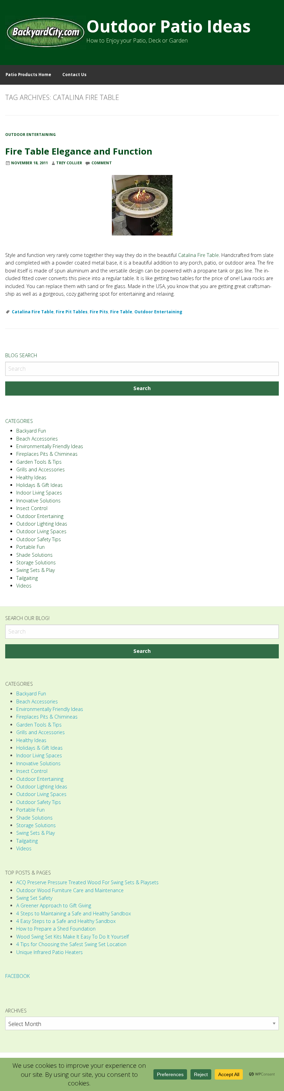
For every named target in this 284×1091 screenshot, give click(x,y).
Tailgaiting (27, 578)
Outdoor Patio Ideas (168, 26)
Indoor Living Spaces (39, 492)
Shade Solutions (34, 555)
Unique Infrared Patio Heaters (49, 952)
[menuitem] (28, 75)
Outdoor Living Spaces (41, 531)
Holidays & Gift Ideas (39, 485)
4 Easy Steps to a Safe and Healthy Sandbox (66, 921)
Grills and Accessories (40, 469)
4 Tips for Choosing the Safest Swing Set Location (71, 944)
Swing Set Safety (34, 898)
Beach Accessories (37, 438)
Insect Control (31, 508)
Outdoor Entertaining (30, 134)
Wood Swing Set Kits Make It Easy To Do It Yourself (72, 936)
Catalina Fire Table (198, 255)
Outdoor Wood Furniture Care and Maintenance (70, 890)
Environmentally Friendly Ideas (49, 446)
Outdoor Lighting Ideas (41, 523)
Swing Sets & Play (35, 570)
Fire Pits (99, 312)
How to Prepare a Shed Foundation (56, 928)
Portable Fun (30, 547)
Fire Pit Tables (72, 312)
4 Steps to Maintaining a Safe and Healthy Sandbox (73, 913)
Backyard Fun (31, 430)
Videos (24, 585)
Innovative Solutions (38, 500)
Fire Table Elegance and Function (78, 151)
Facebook (17, 976)
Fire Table (121, 312)
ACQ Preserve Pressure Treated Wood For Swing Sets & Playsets (87, 882)
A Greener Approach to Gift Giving (53, 905)
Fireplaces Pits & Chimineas (47, 454)
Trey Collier (69, 162)
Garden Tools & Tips (39, 462)
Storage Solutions (36, 562)
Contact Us (74, 74)
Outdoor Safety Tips (38, 539)
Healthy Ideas (31, 477)
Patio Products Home (28, 74)
